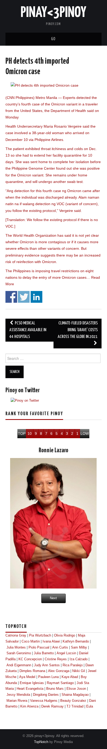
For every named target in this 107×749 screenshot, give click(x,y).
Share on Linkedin (36, 297)
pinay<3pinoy (53, 12)
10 (30, 433)
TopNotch (41, 742)
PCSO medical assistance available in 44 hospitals (27, 330)
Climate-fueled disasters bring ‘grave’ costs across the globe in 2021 (78, 330)
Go (53, 39)
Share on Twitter (24, 297)
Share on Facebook (11, 297)
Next (53, 598)
